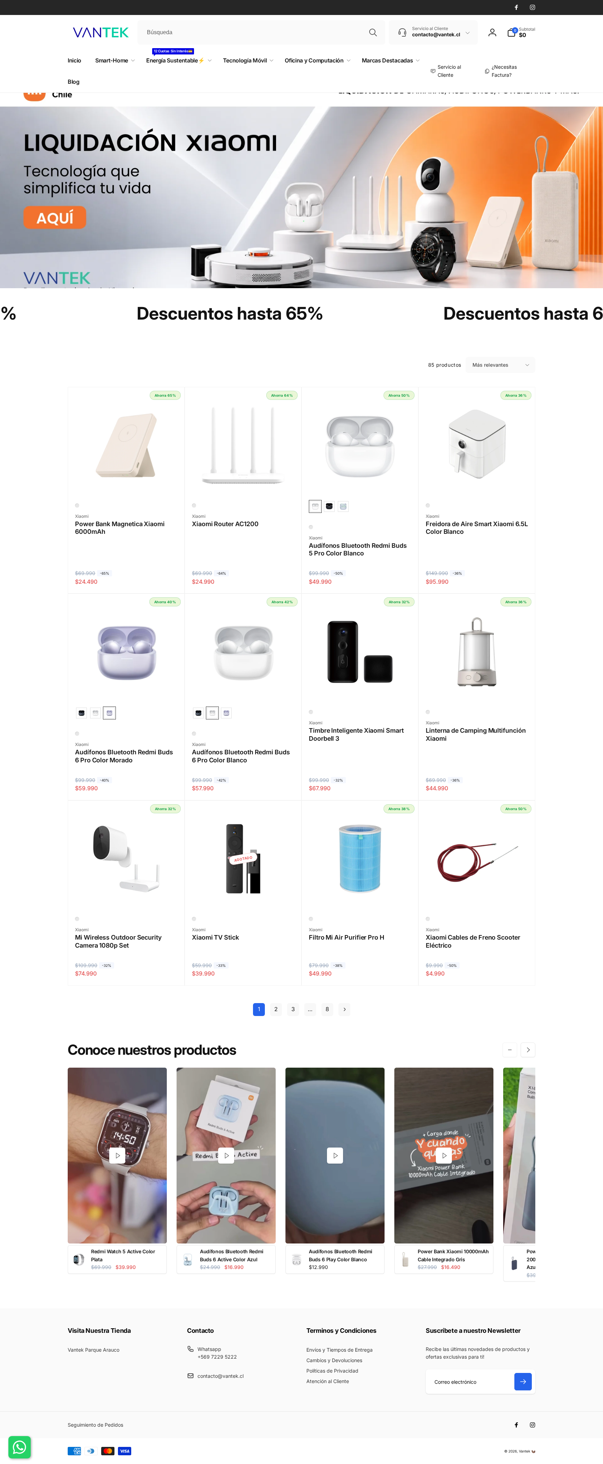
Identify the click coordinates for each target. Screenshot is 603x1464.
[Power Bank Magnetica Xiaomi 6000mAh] (126, 483)
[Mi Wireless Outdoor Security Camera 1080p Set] (126, 897)
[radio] (315, 506)
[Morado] (77, 734)
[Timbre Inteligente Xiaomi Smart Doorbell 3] (360, 690)
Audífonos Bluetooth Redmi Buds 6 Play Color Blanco (340, 1255)
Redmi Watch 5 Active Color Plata (123, 1255)
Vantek (524, 1451)
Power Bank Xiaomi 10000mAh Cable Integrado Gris (453, 1255)
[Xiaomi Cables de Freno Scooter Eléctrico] (477, 897)
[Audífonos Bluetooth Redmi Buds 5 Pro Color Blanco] (360, 483)
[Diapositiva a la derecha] (528, 1050)
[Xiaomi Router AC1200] (243, 483)
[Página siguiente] (344, 1009)
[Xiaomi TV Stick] (243, 897)
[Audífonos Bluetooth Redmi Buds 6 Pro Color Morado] (126, 690)
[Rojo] (428, 919)
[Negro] (311, 712)
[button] (521, 32)
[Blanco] (77, 505)
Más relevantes (490, 365)
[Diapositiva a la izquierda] (509, 1050)
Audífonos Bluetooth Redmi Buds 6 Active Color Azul (231, 1255)
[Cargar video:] (117, 1156)
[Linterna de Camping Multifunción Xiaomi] (477, 690)
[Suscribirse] (523, 1381)
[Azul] (311, 919)
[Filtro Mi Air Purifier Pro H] (360, 897)
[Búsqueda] (373, 32)
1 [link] (259, 1009)
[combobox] (261, 32)
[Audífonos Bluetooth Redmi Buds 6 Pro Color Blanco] (243, 690)
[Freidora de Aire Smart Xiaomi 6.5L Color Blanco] (477, 483)
